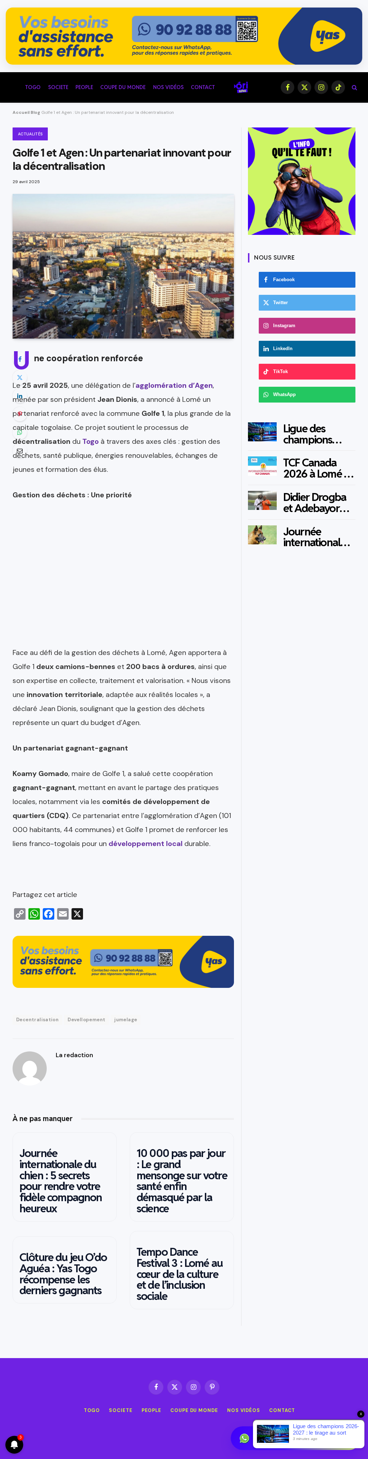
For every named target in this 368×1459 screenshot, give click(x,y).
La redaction (74, 1055)
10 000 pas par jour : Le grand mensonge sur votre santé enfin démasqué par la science (182, 1181)
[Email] (20, 450)
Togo (90, 441)
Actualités (30, 133)
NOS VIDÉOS (168, 87)
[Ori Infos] (241, 87)
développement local (146, 843)
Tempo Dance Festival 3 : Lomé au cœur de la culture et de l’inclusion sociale (179, 1274)
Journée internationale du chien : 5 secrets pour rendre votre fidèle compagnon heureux (60, 1181)
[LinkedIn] (20, 396)
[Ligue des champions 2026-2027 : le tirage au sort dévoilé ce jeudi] (262, 431)
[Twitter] (20, 377)
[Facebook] (20, 359)
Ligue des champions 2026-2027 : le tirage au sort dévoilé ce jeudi (317, 434)
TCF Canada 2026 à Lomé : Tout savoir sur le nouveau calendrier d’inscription (315, 468)
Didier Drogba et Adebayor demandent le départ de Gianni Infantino (318, 503)
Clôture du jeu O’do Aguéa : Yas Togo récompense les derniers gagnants (63, 1274)
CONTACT (203, 87)
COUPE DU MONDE (123, 87)
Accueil (21, 112)
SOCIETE (58, 87)
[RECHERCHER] (353, 87)
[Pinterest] (20, 414)
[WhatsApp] (20, 432)
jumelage (125, 1020)
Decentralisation (37, 1020)
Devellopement (86, 1020)
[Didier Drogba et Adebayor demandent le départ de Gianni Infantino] (262, 500)
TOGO (33, 87)
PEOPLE (84, 87)
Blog (35, 112)
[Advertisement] (123, 595)
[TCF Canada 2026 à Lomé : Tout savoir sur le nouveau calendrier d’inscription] (262, 465)
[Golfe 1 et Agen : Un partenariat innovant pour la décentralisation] (123, 266)
